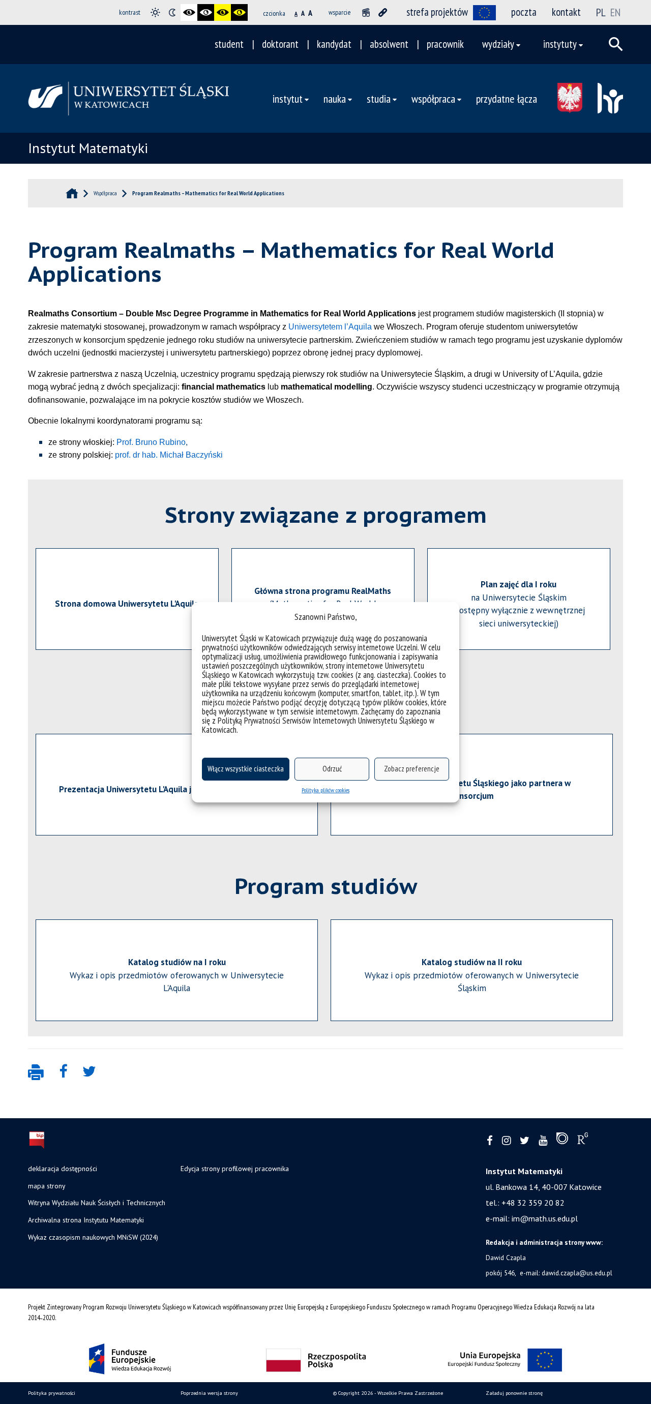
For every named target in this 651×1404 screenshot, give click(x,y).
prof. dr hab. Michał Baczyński (169, 455)
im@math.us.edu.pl (545, 1218)
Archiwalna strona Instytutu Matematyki (86, 1219)
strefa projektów (437, 12)
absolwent (389, 44)
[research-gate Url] (582, 1140)
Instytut (288, 98)
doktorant (280, 44)
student (229, 44)
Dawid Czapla (506, 1257)
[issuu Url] (562, 1140)
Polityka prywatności (51, 1393)
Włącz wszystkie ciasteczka (246, 768)
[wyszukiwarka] (616, 44)
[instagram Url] (506, 1141)
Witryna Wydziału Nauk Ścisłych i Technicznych (96, 1202)
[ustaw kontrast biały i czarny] (205, 12)
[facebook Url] (490, 1141)
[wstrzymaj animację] (366, 12)
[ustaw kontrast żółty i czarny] (239, 12)
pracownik (445, 44)
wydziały (498, 44)
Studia (379, 98)
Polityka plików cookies (325, 790)
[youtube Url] (543, 1141)
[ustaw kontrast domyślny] (155, 12)
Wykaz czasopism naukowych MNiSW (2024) (93, 1237)
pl (601, 12)
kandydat (334, 44)
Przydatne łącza (506, 98)
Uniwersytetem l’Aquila (330, 326)
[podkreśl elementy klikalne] (382, 12)
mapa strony (46, 1185)
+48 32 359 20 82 (533, 1203)
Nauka (334, 98)
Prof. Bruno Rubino (151, 442)
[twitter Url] (524, 1141)
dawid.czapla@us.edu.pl (577, 1272)
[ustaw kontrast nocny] (172, 12)
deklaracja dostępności (62, 1168)
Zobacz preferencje (411, 768)
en (615, 12)
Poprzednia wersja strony (209, 1393)
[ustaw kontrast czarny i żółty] (222, 12)
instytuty (560, 44)
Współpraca (433, 98)
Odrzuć (332, 768)
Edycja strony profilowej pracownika (235, 1168)
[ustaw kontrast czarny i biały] (189, 12)
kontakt (566, 12)
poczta (524, 12)
